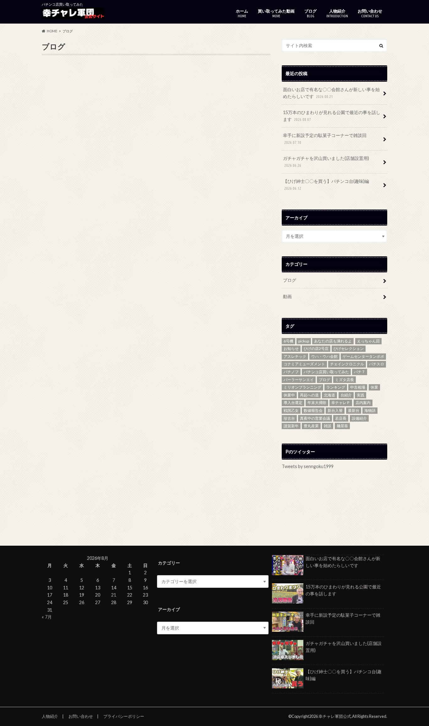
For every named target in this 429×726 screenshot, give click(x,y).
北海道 (329, 395)
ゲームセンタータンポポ (363, 356)
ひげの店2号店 (316, 348)
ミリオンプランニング (302, 387)
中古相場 (357, 387)
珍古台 (289, 418)
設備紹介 (359, 418)
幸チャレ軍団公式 (334, 716)
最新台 (353, 410)
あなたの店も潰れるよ (333, 341)
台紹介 (346, 395)
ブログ (310, 13)
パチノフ (291, 371)
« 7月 (47, 617)
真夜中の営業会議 (315, 418)
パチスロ (376, 364)
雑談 (327, 425)
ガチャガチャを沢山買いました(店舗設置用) (326, 161)
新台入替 (335, 410)
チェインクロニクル (347, 364)
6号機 (288, 341)
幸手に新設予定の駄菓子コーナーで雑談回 (325, 139)
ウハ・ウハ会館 (324, 356)
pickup (303, 341)
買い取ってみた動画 (276, 13)
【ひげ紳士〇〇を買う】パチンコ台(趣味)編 (326, 184)
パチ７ (359, 371)
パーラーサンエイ (299, 379)
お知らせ (291, 348)
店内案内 (363, 402)
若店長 (340, 418)
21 (113, 595)
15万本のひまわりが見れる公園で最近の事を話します (331, 116)
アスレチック (295, 356)
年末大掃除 (316, 402)
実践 (360, 395)
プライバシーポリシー (123, 716)
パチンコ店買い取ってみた (326, 371)
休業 (374, 387)
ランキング (335, 387)
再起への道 (309, 395)
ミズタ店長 (344, 379)
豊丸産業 (311, 425)
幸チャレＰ (340, 402)
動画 (287, 296)
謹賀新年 (291, 425)
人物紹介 (337, 13)
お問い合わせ (370, 13)
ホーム (242, 13)
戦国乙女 (291, 410)
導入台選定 (293, 402)
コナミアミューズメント (304, 364)
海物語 (370, 410)
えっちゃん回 (368, 341)
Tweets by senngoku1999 (308, 466)
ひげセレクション (349, 348)
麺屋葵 (342, 425)
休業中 (289, 395)
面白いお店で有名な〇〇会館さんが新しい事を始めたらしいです (331, 93)
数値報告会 (313, 410)
